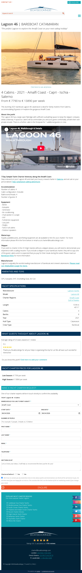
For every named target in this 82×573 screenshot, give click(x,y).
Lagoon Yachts (73, 291)
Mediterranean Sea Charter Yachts (20, 505)
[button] (4, 58)
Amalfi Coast (74, 298)
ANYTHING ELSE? (7, 460)
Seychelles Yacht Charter (16, 519)
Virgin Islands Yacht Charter (17, 514)
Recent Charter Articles (16, 512)
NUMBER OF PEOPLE (8, 418)
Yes (18, 474)
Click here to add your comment (33, 360)
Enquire (75, 2)
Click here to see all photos (41, 87)
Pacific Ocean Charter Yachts (18, 507)
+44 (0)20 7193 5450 (44, 553)
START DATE (6, 410)
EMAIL (3, 443)
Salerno (60, 179)
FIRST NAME (5, 427)
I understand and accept (48, 571)
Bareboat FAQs (7, 255)
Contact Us (6, 2)
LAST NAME (5, 435)
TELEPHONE (5, 452)
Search (63, 13)
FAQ (33, 564)
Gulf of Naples (73, 300)
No (25, 474)
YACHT (3, 398)
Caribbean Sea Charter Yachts (18, 503)
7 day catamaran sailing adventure (26, 182)
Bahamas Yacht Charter (16, 516)
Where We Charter (14, 521)
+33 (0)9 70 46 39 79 (46, 555)
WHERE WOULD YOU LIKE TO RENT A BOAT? (16, 401)
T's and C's (27, 564)
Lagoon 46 (75, 294)
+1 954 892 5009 (46, 558)
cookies (38, 571)
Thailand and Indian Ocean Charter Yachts (22, 510)
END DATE (45, 410)
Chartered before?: (7, 474)
